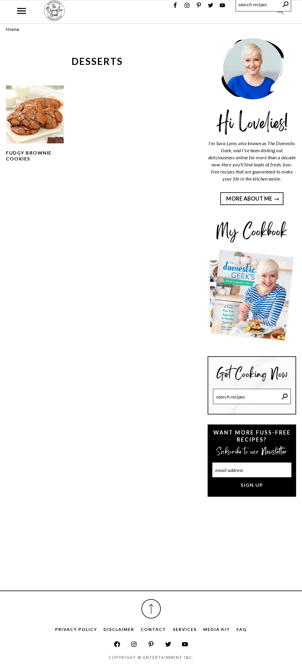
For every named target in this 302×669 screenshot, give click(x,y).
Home (12, 29)
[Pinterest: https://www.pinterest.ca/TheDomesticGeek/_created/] (151, 644)
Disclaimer (119, 629)
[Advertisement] (252, 549)
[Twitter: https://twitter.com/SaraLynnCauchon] (168, 644)
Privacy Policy (76, 629)
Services (185, 629)
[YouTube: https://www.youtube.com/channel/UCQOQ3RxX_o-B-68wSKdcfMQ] (184, 644)
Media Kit (216, 629)
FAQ (242, 629)
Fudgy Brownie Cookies (29, 155)
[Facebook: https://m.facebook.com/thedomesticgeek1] (117, 644)
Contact (153, 629)
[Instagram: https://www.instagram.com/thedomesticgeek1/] (133, 644)
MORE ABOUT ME (249, 198)
